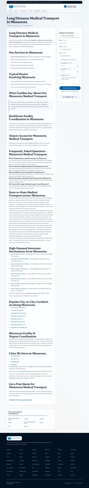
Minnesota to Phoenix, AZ (18, 321)
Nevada (21, 464)
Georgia (34, 453)
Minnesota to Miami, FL (17, 319)
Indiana (41, 422)
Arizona (21, 449)
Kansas (25, 426)
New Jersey (47, 464)
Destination (65, 69)
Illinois (59, 453)
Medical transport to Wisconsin (19, 269)
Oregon (59, 467)
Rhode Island (9, 471)
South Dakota (35, 471)
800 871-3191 (15, 400)
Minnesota (34, 460)
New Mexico (60, 464)
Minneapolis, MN (15, 356)
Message (65, 75)
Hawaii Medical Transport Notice (29, 422)
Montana (73, 460)
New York (73, 464)
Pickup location (66, 63)
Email (62, 53)
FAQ (74, 483)
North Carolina (10, 467)
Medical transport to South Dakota (20, 264)
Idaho (46, 453)
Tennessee (47, 471)
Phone (63, 46)
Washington (35, 475)
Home (10, 11)
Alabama (9, 449)
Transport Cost (68, 483)
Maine (59, 457)
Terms (77, 91)
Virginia (21, 475)
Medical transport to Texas (18, 283)
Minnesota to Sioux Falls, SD (18, 313)
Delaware (42, 419)
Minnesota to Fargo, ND (17, 310)
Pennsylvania (73, 467)
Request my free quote (70, 88)
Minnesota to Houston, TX (18, 324)
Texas (59, 471)
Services (44, 11)
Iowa (9, 426)
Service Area (23, 11)
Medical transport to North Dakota (20, 259)
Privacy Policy (79, 483)
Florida (9, 422)
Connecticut (73, 449)
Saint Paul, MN (14, 359)
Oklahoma (47, 467)
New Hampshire (35, 464)
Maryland (73, 457)
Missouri (60, 460)
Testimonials (37, 11)
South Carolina (22, 471)
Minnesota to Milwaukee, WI (18, 316)
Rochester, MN (15, 361)
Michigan (21, 460)
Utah (72, 471)
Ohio (33, 467)
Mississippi (47, 460)
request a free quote (31, 293)
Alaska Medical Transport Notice (14, 419)
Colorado (60, 449)
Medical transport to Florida (18, 274)
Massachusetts (10, 460)
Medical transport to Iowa (17, 254)
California (26, 419)
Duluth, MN (14, 364)
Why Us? (16, 11)
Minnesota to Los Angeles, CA (19, 327)
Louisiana (47, 457)
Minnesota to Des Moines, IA (18, 307)
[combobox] (70, 65)
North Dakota (22, 467)
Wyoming (73, 475)
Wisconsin (60, 475)
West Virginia (48, 475)
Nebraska (9, 464)
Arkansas (34, 449)
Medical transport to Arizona (18, 278)
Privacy (74, 91)
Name (62, 40)
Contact (30, 11)
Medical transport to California (19, 288)
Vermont (8, 475)
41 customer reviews (16, 25)
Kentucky (34, 457)
